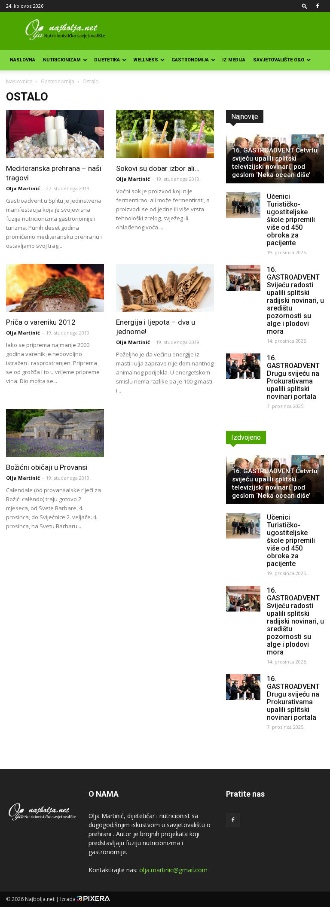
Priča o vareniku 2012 (41, 322)
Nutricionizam (62, 60)
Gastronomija (190, 60)
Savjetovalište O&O (278, 60)
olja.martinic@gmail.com (173, 870)
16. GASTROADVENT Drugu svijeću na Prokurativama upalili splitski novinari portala (293, 377)
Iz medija (233, 60)
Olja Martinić (23, 188)
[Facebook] (317, 6)
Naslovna (22, 60)
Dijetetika (107, 60)
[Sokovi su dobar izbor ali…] (165, 134)
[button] (304, 6)
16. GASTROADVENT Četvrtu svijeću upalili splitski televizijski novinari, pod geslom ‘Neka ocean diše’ (275, 162)
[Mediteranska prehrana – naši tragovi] (55, 134)
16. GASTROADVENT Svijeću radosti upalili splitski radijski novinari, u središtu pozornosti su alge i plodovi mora (295, 300)
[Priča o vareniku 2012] (55, 288)
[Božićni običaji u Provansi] (55, 433)
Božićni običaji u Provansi (47, 467)
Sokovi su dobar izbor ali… (157, 168)
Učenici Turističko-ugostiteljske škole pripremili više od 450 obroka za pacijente (291, 219)
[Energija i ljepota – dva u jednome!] (165, 288)
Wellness (145, 60)
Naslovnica (19, 81)
